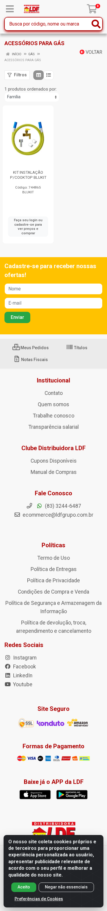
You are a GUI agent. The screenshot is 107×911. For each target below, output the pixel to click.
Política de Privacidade (53, 580)
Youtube (22, 684)
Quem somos (53, 404)
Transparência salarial (54, 427)
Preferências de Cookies (39, 898)
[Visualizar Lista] (48, 75)
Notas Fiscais (34, 359)
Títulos (80, 347)
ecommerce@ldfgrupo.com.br (57, 515)
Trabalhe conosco (53, 416)
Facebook (24, 667)
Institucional (53, 380)
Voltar (93, 52)
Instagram (24, 658)
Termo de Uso (53, 558)
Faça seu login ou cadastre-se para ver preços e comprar (28, 226)
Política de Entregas (54, 569)
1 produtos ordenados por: (30, 89)
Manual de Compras (54, 472)
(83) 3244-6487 (62, 506)
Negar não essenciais (66, 887)
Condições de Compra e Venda (53, 592)
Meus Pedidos (34, 347)
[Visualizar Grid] (38, 75)
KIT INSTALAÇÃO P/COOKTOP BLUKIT (28, 175)
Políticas (53, 545)
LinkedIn (22, 675)
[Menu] (9, 9)
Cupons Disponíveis (54, 461)
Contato (54, 393)
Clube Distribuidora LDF (53, 448)
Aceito (24, 887)
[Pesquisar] (96, 24)
